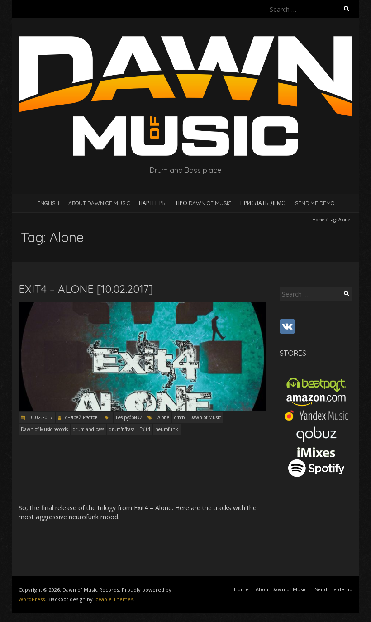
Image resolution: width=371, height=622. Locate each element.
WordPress (32, 599)
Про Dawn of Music (203, 203)
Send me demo (314, 203)
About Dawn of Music (99, 203)
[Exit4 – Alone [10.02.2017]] (142, 306)
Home (318, 219)
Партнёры (153, 203)
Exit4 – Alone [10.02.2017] (86, 289)
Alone (163, 417)
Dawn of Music (205, 417)
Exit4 (144, 429)
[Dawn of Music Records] (185, 40)
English (48, 203)
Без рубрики (129, 417)
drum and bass (88, 429)
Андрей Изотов (81, 417)
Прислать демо (263, 203)
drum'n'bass (121, 429)
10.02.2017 (40, 417)
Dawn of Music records (44, 429)
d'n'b (179, 417)
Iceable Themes (113, 599)
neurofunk (166, 429)
